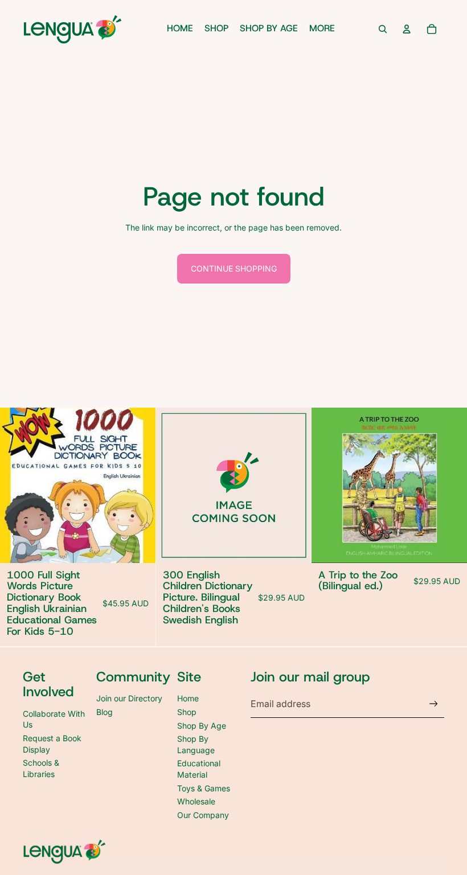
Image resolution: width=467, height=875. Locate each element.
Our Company (203, 815)
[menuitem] (322, 29)
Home (188, 698)
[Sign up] (433, 703)
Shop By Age (201, 725)
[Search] (382, 29)
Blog (104, 712)
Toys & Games (203, 788)
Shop (186, 712)
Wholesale (196, 801)
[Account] (406, 29)
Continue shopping (234, 268)
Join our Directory (129, 698)
